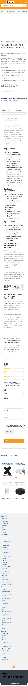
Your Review (6, 397)
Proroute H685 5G (6, 611)
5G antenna (16, 347)
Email (6, 418)
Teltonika (8, 43)
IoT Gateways (4, 521)
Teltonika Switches (6, 589)
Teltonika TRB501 (8, 303)
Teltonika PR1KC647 (15, 349)
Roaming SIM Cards (7, 598)
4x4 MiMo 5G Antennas (6, 41)
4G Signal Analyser (6, 584)
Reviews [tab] (18, 110)
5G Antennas (10, 11)
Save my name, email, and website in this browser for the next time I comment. (15, 426)
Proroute (3, 600)
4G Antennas (17, 462)
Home (2, 11)
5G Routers (4, 518)
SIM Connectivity (5, 591)
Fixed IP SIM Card (13, 100)
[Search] (25, 5)
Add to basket (15, 683)
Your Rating (5, 390)
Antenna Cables (6, 582)
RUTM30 (18, 318)
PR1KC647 (6, 349)
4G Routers (4, 516)
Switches (3, 586)
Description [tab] (5, 110)
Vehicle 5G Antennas (14, 43)
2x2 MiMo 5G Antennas (7, 462)
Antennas (3, 532)
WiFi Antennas (5, 571)
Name (6, 410)
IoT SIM (20, 100)
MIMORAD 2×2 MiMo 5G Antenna (6, 562)
